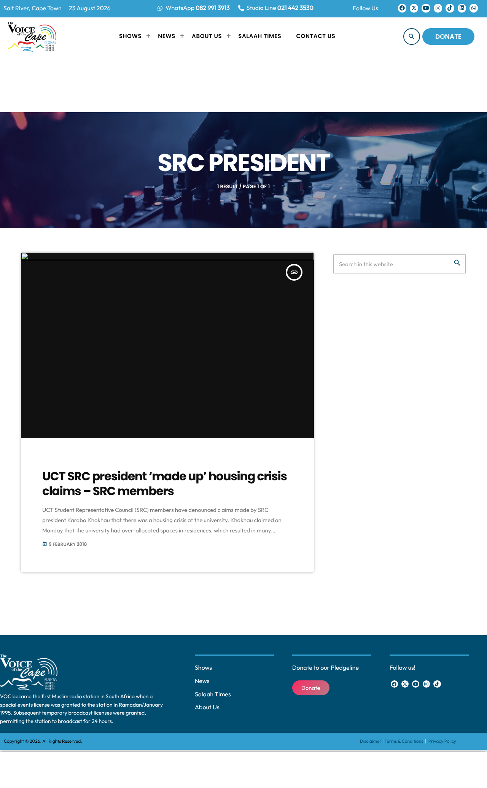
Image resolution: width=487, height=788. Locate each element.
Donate (448, 36)
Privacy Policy (442, 741)
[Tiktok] (450, 8)
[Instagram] (438, 8)
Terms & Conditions (404, 741)
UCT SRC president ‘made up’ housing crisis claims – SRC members (164, 483)
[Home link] (32, 36)
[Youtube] (426, 8)
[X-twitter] (414, 8)
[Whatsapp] (473, 8)
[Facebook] (402, 8)
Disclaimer (371, 741)
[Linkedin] (462, 8)
